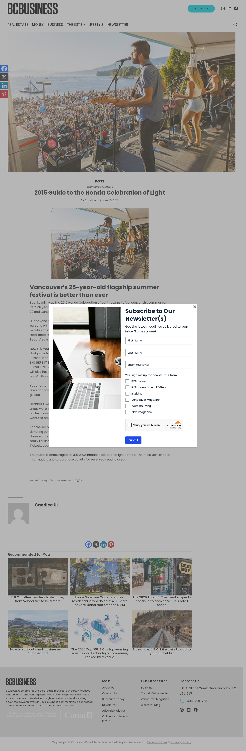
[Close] (194, 307)
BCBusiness (138, 381)
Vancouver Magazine (145, 400)
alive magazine (141, 412)
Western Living (141, 406)
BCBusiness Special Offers (148, 387)
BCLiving (136, 393)
